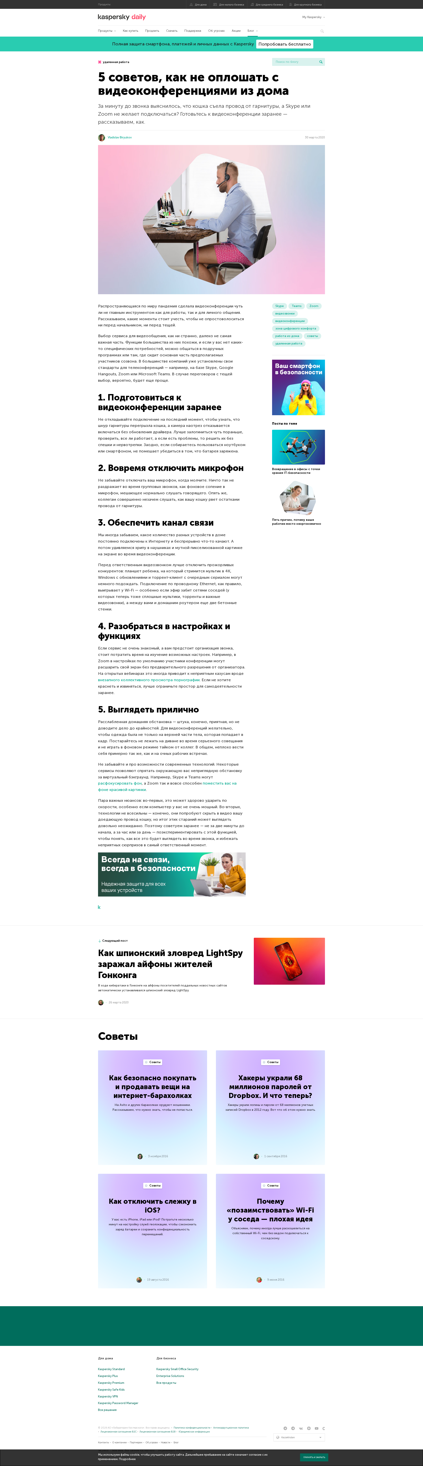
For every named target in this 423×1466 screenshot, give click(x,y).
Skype (279, 306)
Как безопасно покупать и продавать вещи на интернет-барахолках (152, 1087)
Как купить (130, 31)
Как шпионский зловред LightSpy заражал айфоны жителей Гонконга (170, 964)
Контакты (103, 1442)
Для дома (201, 4)
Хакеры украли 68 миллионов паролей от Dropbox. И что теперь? (270, 1087)
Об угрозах (216, 31)
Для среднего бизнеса (269, 4)
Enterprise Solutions (170, 1376)
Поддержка (192, 31)
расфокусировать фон (120, 783)
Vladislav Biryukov (120, 137)
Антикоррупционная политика (231, 1427)
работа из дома (287, 336)
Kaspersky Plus (108, 1376)
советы (312, 336)
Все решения (107, 1410)
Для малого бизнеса (231, 4)
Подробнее (127, 1459)
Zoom (314, 306)
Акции (236, 31)
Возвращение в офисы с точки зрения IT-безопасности (296, 471)
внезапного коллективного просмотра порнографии (149, 679)
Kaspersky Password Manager (118, 1403)
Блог (251, 31)
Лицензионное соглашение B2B (157, 1431)
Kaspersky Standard (111, 1369)
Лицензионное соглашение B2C (118, 1431)
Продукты (105, 31)
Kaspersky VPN (108, 1396)
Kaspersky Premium (111, 1382)
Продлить (152, 31)
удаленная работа (115, 62)
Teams (297, 306)
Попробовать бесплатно (284, 44)
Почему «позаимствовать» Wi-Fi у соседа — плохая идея (270, 1210)
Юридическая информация (194, 1431)
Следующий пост (115, 940)
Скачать (171, 31)
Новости (165, 1442)
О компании (119, 1442)
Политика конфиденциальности (192, 1427)
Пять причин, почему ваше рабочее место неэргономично (296, 522)
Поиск (321, 62)
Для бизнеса (166, 1358)
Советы (155, 1062)
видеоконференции (290, 321)
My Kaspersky (311, 17)
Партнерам (136, 1442)
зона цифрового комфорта (295, 328)
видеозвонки (285, 313)
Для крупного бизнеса (308, 4)
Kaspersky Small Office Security (177, 1369)
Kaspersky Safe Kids (111, 1389)
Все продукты (166, 1382)
